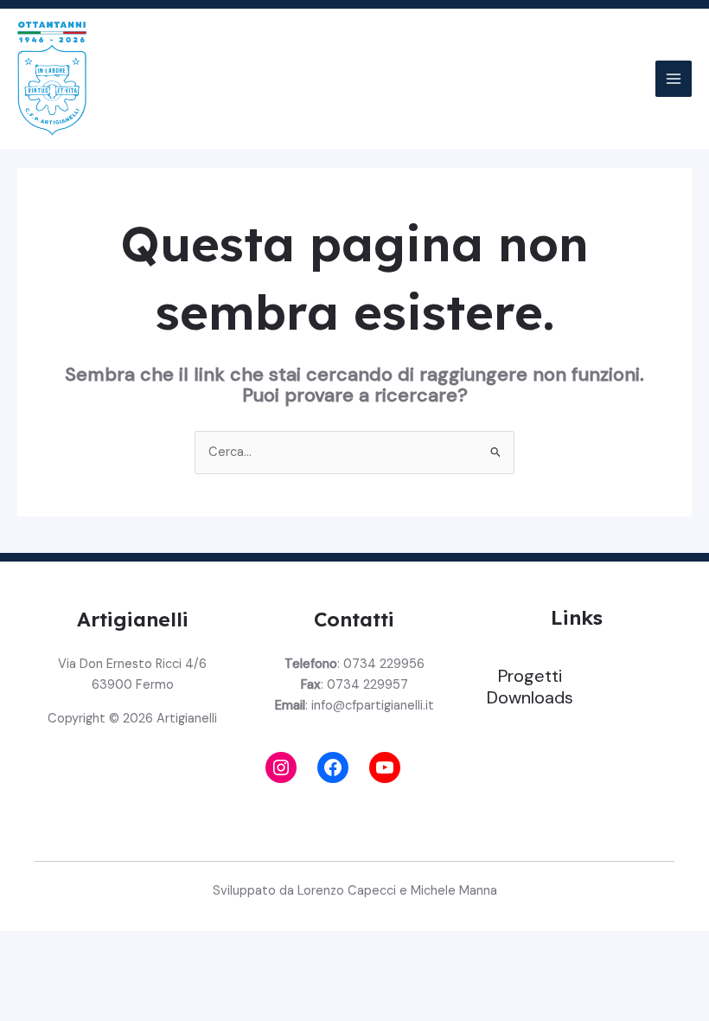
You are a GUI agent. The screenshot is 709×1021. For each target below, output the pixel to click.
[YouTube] (384, 767)
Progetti (530, 676)
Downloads (530, 697)
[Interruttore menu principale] (673, 79)
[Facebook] (332, 767)
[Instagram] (281, 767)
